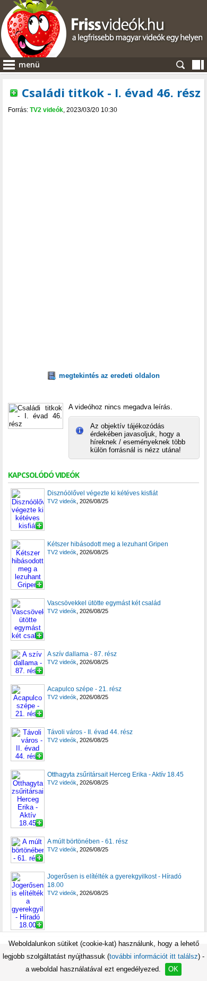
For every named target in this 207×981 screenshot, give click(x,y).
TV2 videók (46, 110)
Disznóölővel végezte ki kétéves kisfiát (102, 493)
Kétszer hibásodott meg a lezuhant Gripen (107, 544)
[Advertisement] (101, 216)
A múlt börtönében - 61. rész (87, 841)
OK (173, 969)
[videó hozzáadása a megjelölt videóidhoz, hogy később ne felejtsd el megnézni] (14, 93)
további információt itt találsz (153, 956)
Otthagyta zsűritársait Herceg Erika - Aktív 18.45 (115, 774)
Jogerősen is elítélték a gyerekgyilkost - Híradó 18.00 (114, 881)
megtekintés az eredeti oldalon (109, 376)
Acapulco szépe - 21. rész (84, 689)
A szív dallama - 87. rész (82, 654)
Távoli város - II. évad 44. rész (90, 732)
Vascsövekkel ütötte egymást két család (104, 603)
